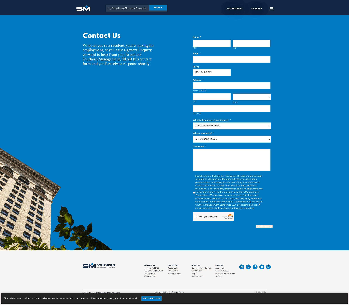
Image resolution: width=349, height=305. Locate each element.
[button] (109, 8)
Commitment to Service (201, 268)
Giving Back (197, 271)
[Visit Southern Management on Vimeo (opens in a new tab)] (248, 266)
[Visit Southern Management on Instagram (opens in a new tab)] (268, 266)
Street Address (199, 91)
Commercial (173, 271)
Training (218, 276)
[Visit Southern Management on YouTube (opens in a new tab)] (241, 266)
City (195, 101)
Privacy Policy (178, 292)
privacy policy (113, 298)
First (195, 48)
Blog (193, 274)
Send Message (264, 226)
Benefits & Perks (222, 271)
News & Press (197, 276)
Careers (256, 9)
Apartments (235, 9)
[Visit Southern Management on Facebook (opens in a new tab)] (255, 266)
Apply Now (220, 268)
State (235, 102)
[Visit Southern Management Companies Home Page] (99, 265)
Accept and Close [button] (151, 298)
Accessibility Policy (163, 292)
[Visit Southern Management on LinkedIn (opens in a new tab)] (261, 266)
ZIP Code (197, 113)
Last (235, 48)
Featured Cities (174, 274)
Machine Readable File (225, 274)
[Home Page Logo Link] (83, 8)
